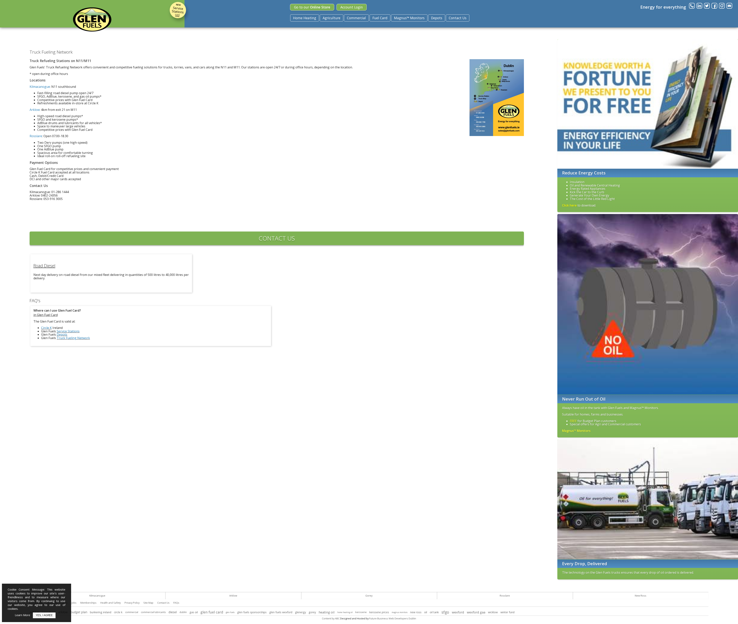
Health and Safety (110, 602)
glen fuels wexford (280, 612)
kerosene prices (379, 612)
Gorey (368, 595)
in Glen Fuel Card (45, 315)
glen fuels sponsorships (252, 612)
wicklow (493, 612)
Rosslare (505, 595)
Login (351, 7)
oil (425, 612)
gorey (312, 612)
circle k (118, 612)
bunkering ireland (100, 612)
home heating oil (345, 612)
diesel (173, 612)
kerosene (361, 612)
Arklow (233, 595)
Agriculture (331, 18)
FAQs (176, 602)
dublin (183, 612)
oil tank (434, 612)
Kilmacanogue (97, 595)
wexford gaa (476, 612)
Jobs (73, 602)
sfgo (445, 612)
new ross (415, 612)
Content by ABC (331, 618)
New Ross (640, 595)
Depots (436, 18)
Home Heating (304, 18)
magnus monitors (399, 612)
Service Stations (178, 10)
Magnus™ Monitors (409, 18)
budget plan (78, 612)
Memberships (88, 602)
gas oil (193, 612)
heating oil (327, 612)
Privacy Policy (132, 602)
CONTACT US (277, 238)
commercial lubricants (153, 612)
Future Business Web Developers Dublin (392, 618)
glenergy (300, 612)
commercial (131, 612)
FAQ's (35, 301)
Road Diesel (44, 266)
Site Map (148, 602)
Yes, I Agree (44, 615)
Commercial (356, 18)
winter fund (507, 612)
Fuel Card (379, 18)
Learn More (22, 615)
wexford (458, 612)
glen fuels (230, 612)
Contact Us (457, 18)
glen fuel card (211, 612)
